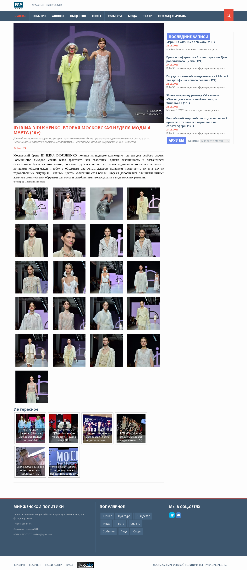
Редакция (38, 5)
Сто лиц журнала (172, 16)
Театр (147, 16)
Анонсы (58, 16)
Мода (132, 16)
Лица (124, 531)
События (39, 16)
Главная (20, 16)
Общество (78, 16)
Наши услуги (54, 5)
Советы (135, 523)
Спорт (97, 16)
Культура (114, 16)
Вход (69, 565)
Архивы (193, 141)
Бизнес (107, 516)
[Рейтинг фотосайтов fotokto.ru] (85, 565)
